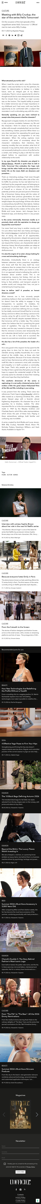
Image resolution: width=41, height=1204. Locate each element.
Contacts (20, 1194)
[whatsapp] (18, 36)
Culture (5, 11)
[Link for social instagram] (20, 1190)
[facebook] (6, 36)
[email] (3, 36)
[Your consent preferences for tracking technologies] (37, 1200)
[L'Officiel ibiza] (20, 2)
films (4, 475)
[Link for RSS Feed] (25, 1190)
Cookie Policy (20, 1201)
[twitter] (15, 36)
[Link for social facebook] (16, 1190)
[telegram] (21, 36)
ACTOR (9, 475)
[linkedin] (12, 36)
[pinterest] (9, 36)
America (14, 233)
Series (15, 475)
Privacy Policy (31, 1167)
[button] (37, 1115)
